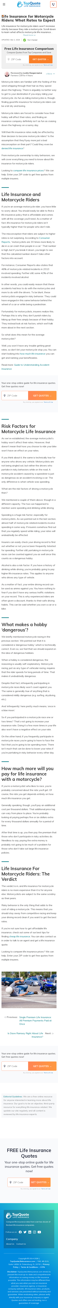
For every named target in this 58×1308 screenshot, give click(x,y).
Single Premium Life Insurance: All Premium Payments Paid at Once (35, 1021)
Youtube (39, 1232)
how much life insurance (32, 353)
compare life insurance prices (28, 170)
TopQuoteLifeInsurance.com (22, 1261)
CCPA (42, 1267)
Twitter (25, 1232)
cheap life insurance (19, 936)
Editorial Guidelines (13, 1096)
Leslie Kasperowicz (32, 73)
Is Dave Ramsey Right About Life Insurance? (25, 1035)
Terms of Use (47, 65)
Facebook (20, 1232)
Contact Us (21, 1244)
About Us (10, 1244)
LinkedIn (29, 1232)
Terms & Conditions (29, 1267)
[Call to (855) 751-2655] (53, 4)
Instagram (34, 1232)
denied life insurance (12, 148)
